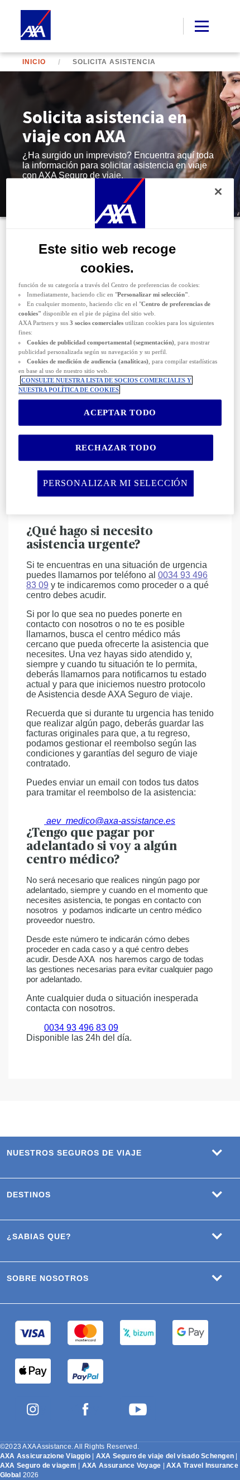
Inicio (34, 62)
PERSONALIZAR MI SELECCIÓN (115, 483)
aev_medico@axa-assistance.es (109, 821)
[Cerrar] (218, 191)
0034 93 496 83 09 (81, 1027)
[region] (120, 346)
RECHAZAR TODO (116, 447)
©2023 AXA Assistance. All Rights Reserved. (69, 1446)
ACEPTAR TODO (120, 412)
